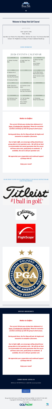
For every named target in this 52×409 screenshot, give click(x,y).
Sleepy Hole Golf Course (26, 5)
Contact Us (26, 391)
